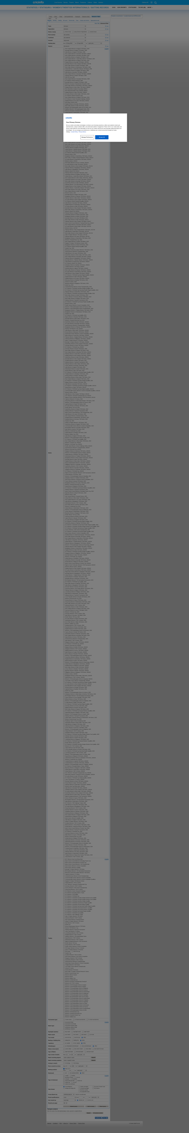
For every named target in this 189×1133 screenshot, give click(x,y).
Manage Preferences (87, 137)
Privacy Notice (82, 131)
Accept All (102, 137)
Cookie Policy (74, 131)
